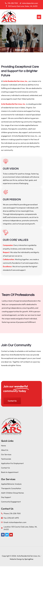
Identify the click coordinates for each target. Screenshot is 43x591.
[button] (39, 17)
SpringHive (29, 559)
